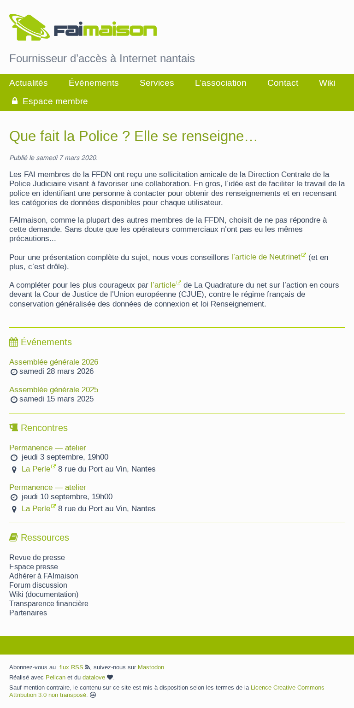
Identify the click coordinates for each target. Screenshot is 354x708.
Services (157, 83)
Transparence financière (48, 603)
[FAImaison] (83, 28)
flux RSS (72, 667)
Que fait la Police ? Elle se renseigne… (133, 137)
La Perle (36, 469)
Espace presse (33, 567)
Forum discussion (38, 585)
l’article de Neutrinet (266, 257)
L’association (221, 83)
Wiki (327, 83)
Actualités (28, 83)
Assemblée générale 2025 (53, 390)
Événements (94, 83)
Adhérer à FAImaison (43, 576)
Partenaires (28, 613)
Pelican (55, 677)
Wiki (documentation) (43, 594)
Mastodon (151, 667)
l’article (163, 285)
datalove (95, 677)
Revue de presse (37, 557)
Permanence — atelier (47, 448)
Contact (282, 83)
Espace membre (54, 101)
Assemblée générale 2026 (53, 362)
